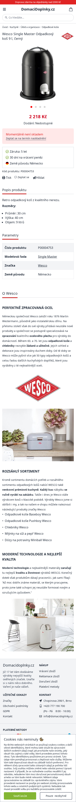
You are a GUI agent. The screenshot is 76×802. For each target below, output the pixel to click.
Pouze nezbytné (56, 795)
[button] (31, 105)
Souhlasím (20, 795)
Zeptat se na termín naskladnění (26, 138)
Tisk (8, 178)
